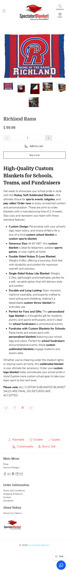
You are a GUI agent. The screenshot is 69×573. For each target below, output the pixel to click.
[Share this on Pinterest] (23, 408)
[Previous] (8, 55)
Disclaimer (8, 500)
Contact (7, 497)
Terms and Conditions (14, 490)
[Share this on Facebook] (15, 408)
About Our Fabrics (12, 513)
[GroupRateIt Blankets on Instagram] (17, 474)
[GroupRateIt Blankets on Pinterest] (13, 474)
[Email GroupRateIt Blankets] (21, 474)
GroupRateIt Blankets (38, 545)
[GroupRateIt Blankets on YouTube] (8, 474)
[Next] (60, 55)
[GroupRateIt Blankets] (34, 11)
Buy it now (35, 155)
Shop (6, 464)
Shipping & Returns (13, 493)
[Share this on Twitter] (6, 408)
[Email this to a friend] (31, 408)
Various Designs (11, 467)
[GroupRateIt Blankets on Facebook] (4, 474)
